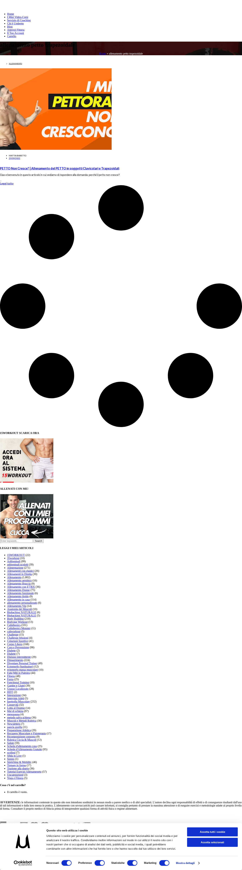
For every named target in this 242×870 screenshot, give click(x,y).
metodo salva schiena (19, 717)
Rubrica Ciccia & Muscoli (21, 739)
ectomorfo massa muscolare (22, 669)
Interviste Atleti (15, 698)
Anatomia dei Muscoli (19, 609)
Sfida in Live (14, 755)
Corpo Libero (14, 644)
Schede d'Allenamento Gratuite (24, 749)
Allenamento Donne (18, 590)
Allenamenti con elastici (20, 570)
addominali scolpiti (17, 564)
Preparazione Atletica (19, 730)
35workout (13, 558)
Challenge (12, 634)
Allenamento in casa (18, 599)
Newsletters (13, 723)
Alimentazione (15, 567)
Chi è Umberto (15, 23)
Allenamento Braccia (19, 583)
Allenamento (15, 63)
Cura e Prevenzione (18, 647)
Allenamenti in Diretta (19, 574)
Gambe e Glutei (16, 685)
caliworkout (13, 631)
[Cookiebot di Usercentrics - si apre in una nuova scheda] (22, 863)
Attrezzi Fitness (15, 29)
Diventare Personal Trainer (22, 663)
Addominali (13, 561)
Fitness (11, 676)
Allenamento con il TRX (21, 586)
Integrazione (14, 695)
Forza (10, 679)
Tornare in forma (16, 765)
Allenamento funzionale (20, 593)
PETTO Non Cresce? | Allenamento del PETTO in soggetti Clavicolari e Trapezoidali (59, 168)
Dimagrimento (15, 660)
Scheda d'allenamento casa (22, 746)
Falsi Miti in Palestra (18, 672)
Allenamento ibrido (18, 596)
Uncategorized (15, 774)
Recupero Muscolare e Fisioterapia (26, 733)
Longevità (12, 704)
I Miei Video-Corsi (17, 17)
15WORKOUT (16, 554)
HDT (10, 691)
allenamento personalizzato (22, 602)
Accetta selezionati (212, 842)
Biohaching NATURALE (21, 612)
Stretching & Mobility (19, 762)
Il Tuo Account (15, 33)
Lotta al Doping (16, 707)
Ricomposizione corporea (21, 736)
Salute (10, 742)
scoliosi (11, 752)
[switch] (100, 863)
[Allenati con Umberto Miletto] (27, 537)
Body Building (15, 618)
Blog (10, 26)
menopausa (13, 714)
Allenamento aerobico (19, 580)
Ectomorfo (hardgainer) (20, 666)
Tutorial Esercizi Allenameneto (24, 771)
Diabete (11, 650)
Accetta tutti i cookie (212, 831)
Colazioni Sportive (17, 640)
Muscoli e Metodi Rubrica (21, 720)
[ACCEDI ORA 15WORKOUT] (27, 481)
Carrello (11, 36)
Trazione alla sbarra (18, 768)
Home (10, 13)
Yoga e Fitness (15, 778)
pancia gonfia (14, 727)
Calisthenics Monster (18, 628)
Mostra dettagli (185, 863)
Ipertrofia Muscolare (18, 701)
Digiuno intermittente (19, 656)
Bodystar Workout (17, 621)
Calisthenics (14, 625)
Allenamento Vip (16, 605)
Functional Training (18, 682)
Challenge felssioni (17, 637)
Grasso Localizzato (18, 688)
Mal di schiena (15, 711)
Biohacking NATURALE (21, 615)
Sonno (10, 758)
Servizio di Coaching (19, 20)
